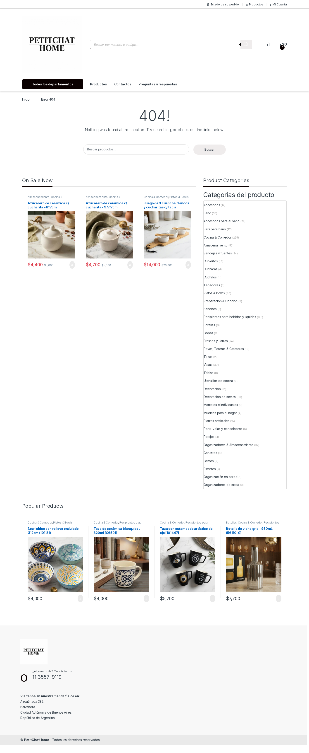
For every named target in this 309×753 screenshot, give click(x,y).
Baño (207, 213)
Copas (208, 333)
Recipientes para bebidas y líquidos (230, 317)
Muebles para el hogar (220, 413)
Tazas (208, 357)
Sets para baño (215, 229)
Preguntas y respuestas (157, 84)
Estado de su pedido (225, 4)
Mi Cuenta (280, 4)
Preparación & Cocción (221, 301)
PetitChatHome (36, 740)
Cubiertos (211, 261)
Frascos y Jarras (216, 341)
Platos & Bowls (179, 197)
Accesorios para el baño (222, 221)
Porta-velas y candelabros (223, 429)
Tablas (208, 373)
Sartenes (210, 309)
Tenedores (212, 285)
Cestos (209, 461)
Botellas (209, 325)
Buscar (209, 149)
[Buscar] (246, 44)
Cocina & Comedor (156, 197)
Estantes (210, 469)
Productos (256, 4)
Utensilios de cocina (218, 381)
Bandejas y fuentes (218, 253)
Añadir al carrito (70, 265)
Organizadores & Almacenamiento (228, 445)
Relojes (209, 437)
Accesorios (212, 205)
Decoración (212, 389)
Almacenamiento (39, 197)
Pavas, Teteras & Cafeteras (224, 349)
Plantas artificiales (216, 421)
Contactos (122, 84)
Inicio (26, 99)
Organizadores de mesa (221, 485)
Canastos (210, 453)
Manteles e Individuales (221, 405)
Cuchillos (210, 277)
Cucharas (210, 269)
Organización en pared (221, 477)
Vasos (208, 365)
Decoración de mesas (220, 397)
